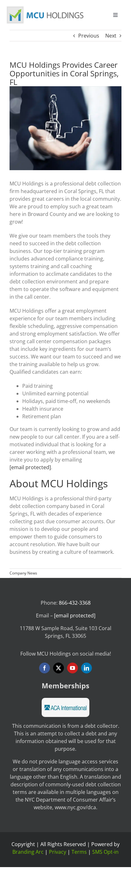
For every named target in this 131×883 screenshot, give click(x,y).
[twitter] (58, 668)
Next (110, 35)
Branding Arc (28, 851)
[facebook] (44, 668)
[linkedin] (86, 668)
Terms (79, 851)
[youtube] (72, 668)
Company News (23, 573)
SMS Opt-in (105, 851)
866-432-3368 (75, 602)
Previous (88, 35)
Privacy (57, 851)
